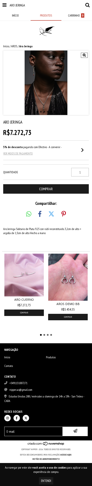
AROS (14, 46)
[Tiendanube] (46, 445)
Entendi (46, 481)
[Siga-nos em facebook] (16, 418)
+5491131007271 (18, 383)
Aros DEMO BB (68, 304)
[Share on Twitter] (51, 214)
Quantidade (10, 172)
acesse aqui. (66, 454)
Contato (8, 366)
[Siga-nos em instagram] (7, 418)
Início (6, 46)
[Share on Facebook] (39, 214)
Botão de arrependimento (46, 459)
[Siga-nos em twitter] (26, 418)
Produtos (51, 357)
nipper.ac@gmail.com (20, 390)
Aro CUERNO (24, 299)
